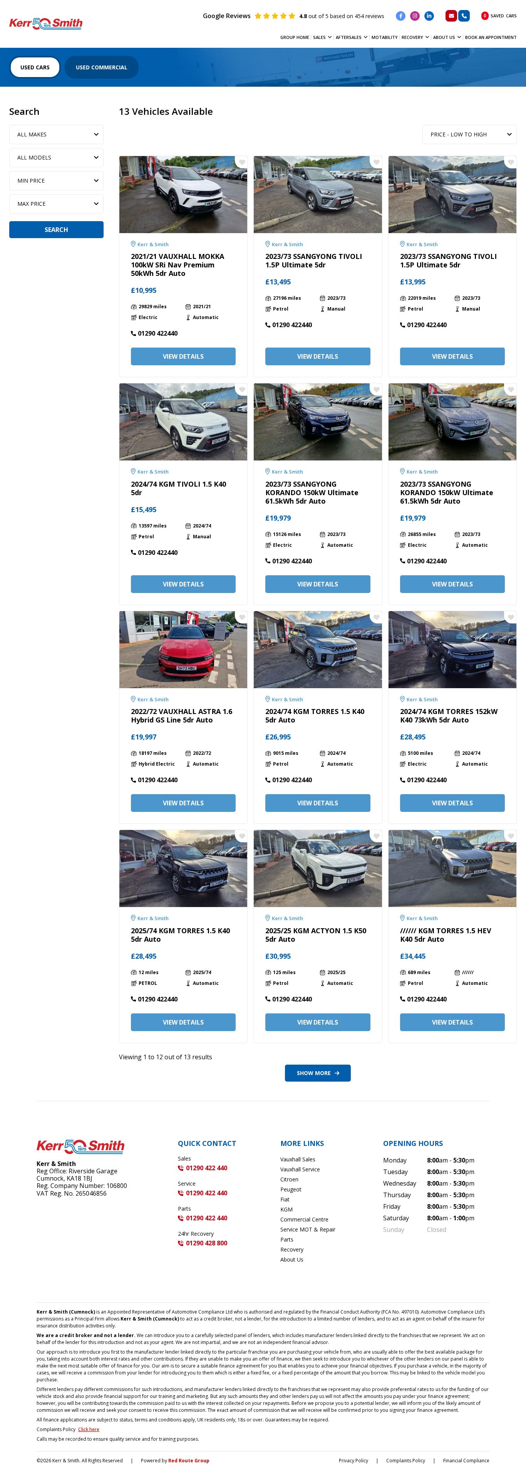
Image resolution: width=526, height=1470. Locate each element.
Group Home (294, 37)
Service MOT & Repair (307, 1229)
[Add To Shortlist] (241, 162)
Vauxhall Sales (297, 1159)
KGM (286, 1209)
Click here (88, 1429)
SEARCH (56, 229)
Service (187, 1183)
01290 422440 (158, 333)
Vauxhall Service (300, 1169)
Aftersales (349, 37)
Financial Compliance (466, 1460)
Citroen (289, 1179)
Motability (385, 37)
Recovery (412, 37)
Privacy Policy (353, 1460)
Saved (500, 15)
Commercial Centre (304, 1219)
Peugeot (291, 1189)
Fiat (285, 1199)
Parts (184, 1208)
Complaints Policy (405, 1460)
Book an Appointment (491, 37)
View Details (183, 356)
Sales (319, 37)
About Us (444, 37)
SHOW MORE (314, 1073)
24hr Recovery (196, 1233)
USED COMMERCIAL (101, 67)
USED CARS (35, 67)
